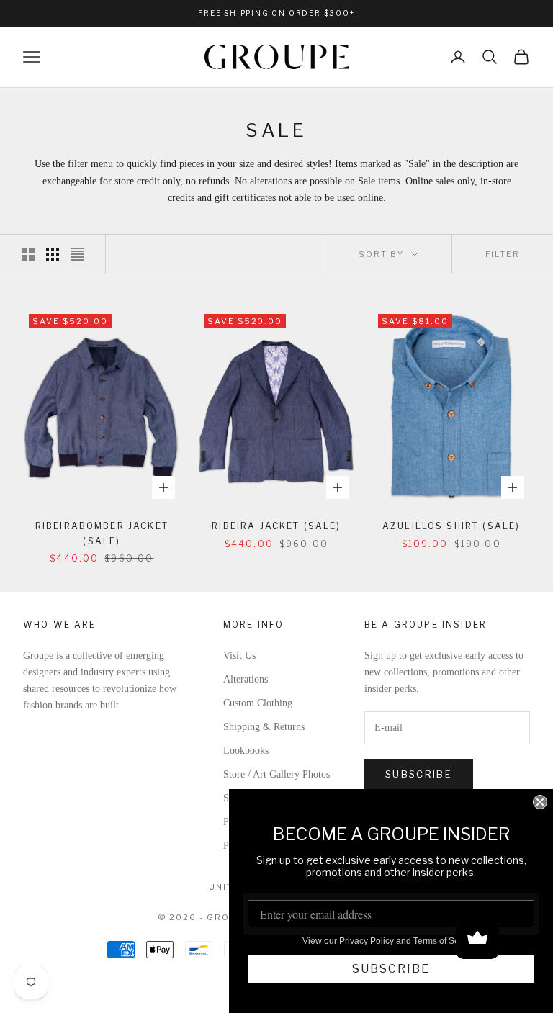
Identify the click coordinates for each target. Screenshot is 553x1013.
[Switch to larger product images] (28, 254)
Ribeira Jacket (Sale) (276, 526)
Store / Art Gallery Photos (276, 774)
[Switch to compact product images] (77, 254)
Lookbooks (246, 750)
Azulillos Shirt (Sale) (451, 526)
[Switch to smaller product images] (52, 254)
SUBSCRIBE (391, 969)
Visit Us (239, 655)
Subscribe (418, 774)
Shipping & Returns (264, 726)
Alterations (245, 679)
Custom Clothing (257, 703)
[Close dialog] (540, 802)
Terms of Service (445, 941)
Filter (502, 254)
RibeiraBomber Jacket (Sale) (101, 533)
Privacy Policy (366, 941)
